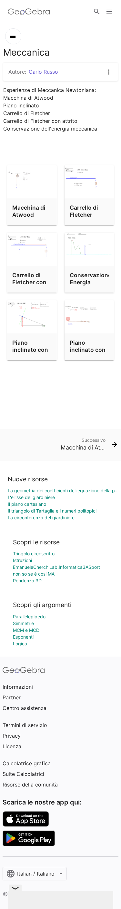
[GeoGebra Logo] (29, 11)
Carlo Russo (43, 71)
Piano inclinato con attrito (30, 349)
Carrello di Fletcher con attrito (29, 282)
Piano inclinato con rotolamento (88, 349)
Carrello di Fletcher (84, 211)
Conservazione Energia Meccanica (90, 282)
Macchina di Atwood (28, 211)
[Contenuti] (13, 36)
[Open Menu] (109, 11)
